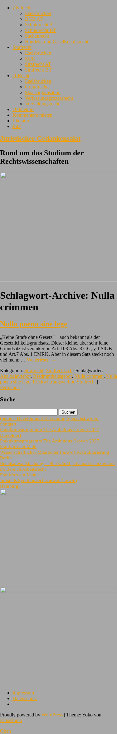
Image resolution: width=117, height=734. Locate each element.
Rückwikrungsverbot (53, 381)
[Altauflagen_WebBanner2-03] (58, 591)
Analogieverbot (15, 376)
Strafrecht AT (38, 64)
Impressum (23, 692)
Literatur (20, 120)
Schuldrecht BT (40, 30)
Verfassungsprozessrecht (49, 98)
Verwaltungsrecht (42, 103)
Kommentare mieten (32, 115)
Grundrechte (37, 86)
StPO (30, 58)
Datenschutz (24, 698)
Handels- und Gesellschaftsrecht (56, 41)
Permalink (10, 387)
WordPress (52, 714)
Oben (5, 731)
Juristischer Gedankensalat (40, 138)
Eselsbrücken (38, 13)
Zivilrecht (22, 7)
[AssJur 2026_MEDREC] (58, 493)
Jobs (16, 126)
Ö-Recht (20, 75)
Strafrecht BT (38, 69)
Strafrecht (22, 47)
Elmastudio (11, 720)
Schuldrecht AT (40, 24)
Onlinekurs (23, 109)
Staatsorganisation (43, 92)
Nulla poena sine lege (33, 324)
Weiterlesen (41, 359)
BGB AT (34, 19)
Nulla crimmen (89, 376)
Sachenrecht (37, 36)
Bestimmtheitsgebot (52, 376)
